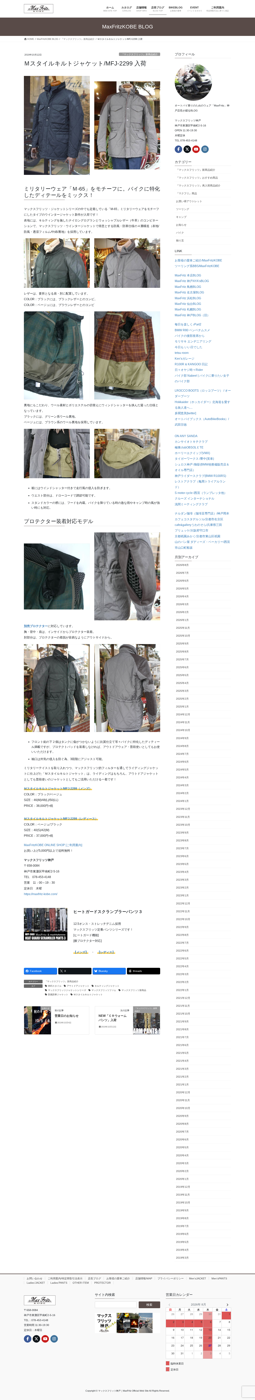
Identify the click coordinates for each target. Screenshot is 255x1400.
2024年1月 (182, 800)
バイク (180, 232)
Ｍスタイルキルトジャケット (88, 994)
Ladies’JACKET (36, 1282)
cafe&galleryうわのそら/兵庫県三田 (198, 524)
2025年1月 (182, 706)
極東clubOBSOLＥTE (189, 447)
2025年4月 (182, 682)
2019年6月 (182, 1233)
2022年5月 (182, 958)
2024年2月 (182, 793)
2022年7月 (182, 942)
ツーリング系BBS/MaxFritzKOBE (197, 266)
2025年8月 (182, 651)
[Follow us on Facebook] (178, 149)
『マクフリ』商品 (186, 193)
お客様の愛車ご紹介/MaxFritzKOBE (198, 260)
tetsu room (182, 352)
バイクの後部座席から (190, 335)
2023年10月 (183, 824)
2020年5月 (182, 1147)
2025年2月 (182, 698)
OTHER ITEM (81, 1282)
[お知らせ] (37, 1020)
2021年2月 (182, 1076)
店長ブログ (94, 1278)
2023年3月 (182, 879)
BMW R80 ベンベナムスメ (192, 330)
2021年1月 (182, 1084)
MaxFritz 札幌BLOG (188, 309)
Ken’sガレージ (184, 358)
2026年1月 (182, 619)
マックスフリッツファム (103, 990)
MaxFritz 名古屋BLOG (189, 292)
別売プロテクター (36, 626)
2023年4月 (182, 871)
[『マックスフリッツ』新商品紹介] (146, 1020)
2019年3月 (182, 1257)
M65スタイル (54, 986)
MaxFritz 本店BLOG (188, 275)
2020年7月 (182, 1131)
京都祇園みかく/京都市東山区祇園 (197, 536)
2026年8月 (182, 564)
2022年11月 (183, 911)
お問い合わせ (34, 1278)
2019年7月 (182, 1226)
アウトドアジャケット (78, 986)
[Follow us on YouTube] (196, 149)
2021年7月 (182, 1037)
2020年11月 (183, 1100)
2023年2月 (182, 887)
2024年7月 (182, 753)
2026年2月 (182, 612)
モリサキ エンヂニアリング (193, 341)
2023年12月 (183, 808)
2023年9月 (182, 832)
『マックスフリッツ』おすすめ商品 (197, 177)
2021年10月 (183, 1013)
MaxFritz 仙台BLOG (188, 303)
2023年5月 (182, 864)
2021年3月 (182, 1068)
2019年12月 (183, 1186)
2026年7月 (182, 572)
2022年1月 (182, 990)
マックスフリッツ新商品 (134, 990)
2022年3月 (182, 974)
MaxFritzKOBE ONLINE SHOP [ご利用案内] (53, 845)
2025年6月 (182, 667)
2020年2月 (182, 1171)
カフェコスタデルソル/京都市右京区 (199, 519)
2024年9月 (182, 738)
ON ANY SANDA (186, 436)
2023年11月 (183, 816)
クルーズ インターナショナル (194, 498)
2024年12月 (183, 714)
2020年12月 (183, 1092)
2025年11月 (183, 627)
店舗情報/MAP (143, 1278)
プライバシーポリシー (171, 1278)
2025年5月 (182, 675)
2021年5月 (182, 1052)
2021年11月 (183, 1005)
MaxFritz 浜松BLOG (188, 298)
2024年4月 (182, 777)
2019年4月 (182, 1249)
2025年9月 (182, 643)
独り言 (180, 240)
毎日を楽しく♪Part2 (188, 324)
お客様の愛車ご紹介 (118, 1278)
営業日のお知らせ (67, 1015)
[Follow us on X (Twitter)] (187, 149)
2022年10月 (183, 919)
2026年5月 (182, 588)
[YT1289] (127, 1323)
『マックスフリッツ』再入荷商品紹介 (198, 185)
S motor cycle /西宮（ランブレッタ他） (201, 492)
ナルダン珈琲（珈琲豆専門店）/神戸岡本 (202, 513)
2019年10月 (183, 1202)
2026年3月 (182, 604)
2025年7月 (182, 659)
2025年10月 (183, 635)
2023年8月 (182, 840)
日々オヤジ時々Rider (189, 369)
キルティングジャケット (107, 986)
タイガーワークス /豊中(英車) (194, 458)
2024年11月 (183, 722)
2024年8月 (182, 746)
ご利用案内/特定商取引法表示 (65, 1278)
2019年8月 (182, 1218)
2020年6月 (182, 1139)
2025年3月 (182, 690)
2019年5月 (182, 1241)
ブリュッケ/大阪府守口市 (191, 530)
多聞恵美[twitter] (185, 413)
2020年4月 (182, 1155)
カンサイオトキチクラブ (191, 441)
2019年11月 (183, 1194)
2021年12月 (183, 997)
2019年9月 (182, 1210)
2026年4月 (182, 596)
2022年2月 (182, 982)
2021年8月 (182, 1029)
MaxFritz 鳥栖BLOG (188, 286)
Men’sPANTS (219, 1278)
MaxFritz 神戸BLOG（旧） (192, 315)
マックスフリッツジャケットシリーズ (67, 990)
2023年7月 (182, 848)
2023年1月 (182, 895)
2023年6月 (182, 856)
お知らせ (181, 224)
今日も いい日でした (188, 347)
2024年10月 (183, 730)
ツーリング (182, 209)
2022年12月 (183, 903)
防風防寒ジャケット (58, 994)
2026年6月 (182, 580)
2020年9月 (182, 1115)
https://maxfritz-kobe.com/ (40, 894)
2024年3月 (182, 785)
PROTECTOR (102, 1282)
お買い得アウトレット (189, 201)
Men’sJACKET (197, 1278)
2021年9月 (182, 1021)
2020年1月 (182, 1178)
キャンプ (181, 216)
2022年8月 (182, 934)
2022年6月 (182, 950)
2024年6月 (182, 761)
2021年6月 (182, 1045)
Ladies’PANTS (58, 1282)
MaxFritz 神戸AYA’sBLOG (192, 281)
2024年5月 (182, 769)
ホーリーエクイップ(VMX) (192, 453)
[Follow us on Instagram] (205, 149)
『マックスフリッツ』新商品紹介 (139, 54)
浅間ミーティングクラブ (191, 504)
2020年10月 (183, 1108)
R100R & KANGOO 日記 (191, 364)
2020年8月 (182, 1123)
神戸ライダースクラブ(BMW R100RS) (200, 475)
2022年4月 (182, 966)
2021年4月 (182, 1060)
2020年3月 (182, 1163)
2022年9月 (182, 927)
